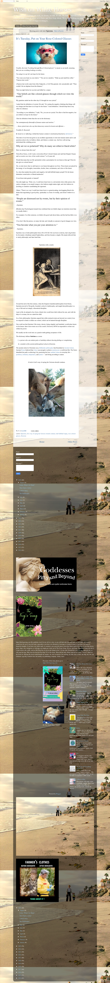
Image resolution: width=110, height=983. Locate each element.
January (22, 514)
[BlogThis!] (33, 431)
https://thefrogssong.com (50, 663)
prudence (19, 354)
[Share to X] (35, 431)
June (21, 500)
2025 (20, 518)
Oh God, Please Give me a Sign (84, 665)
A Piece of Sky (80, 779)
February (23, 512)
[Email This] (32, 431)
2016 (20, 544)
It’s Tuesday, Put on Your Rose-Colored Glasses (43, 38)
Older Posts (72, 441)
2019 (20, 536)
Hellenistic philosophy (46, 348)
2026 (20, 480)
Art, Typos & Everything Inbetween (83, 767)
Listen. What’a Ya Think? (27, 485)
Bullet (78, 728)
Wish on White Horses (42, 9)
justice (41, 354)
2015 (20, 547)
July (21, 497)
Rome (23, 350)
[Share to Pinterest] (38, 431)
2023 (20, 524)
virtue (35, 350)
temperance (32, 354)
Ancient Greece (69, 348)
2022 (20, 527)
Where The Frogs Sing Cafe (29, 26)
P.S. (77, 754)
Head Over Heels (81, 691)
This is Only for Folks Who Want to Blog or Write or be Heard (84, 678)
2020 (20, 533)
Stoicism (23, 436)
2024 (20, 521)
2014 (20, 550)
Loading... (19, 663)
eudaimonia (55, 350)
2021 (20, 530)
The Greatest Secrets (82, 741)
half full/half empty (61, 434)
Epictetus (23, 434)
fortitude (25, 354)
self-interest (68, 134)
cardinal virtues (55, 352)
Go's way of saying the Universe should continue (41, 434)
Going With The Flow (82, 715)
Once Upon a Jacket (25, 488)
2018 (20, 538)
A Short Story (24, 491)
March (22, 509)
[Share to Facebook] (36, 431)
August (22, 482)
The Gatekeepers (24, 493)
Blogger (58, 794)
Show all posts (59, 31)
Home (17, 26)
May (21, 503)
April (21, 506)
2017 (20, 541)
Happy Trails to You (82, 702)
